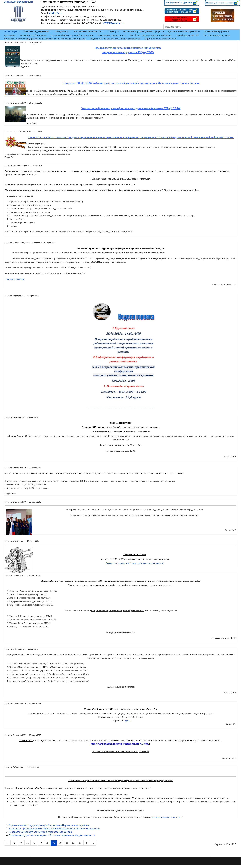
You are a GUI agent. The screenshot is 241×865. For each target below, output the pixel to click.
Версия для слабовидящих (18, 1)
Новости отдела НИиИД (15, 132)
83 (80, 842)
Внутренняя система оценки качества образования (115, 38)
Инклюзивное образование (33, 35)
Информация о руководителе (111, 35)
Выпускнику (10, 35)
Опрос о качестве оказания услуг (160, 38)
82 (73, 842)
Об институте (10, 31)
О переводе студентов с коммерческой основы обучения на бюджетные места (52, 835)
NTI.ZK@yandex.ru (113, 23)
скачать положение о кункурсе (167, 817)
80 (60, 842)
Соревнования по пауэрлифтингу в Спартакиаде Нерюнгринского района (49, 825)
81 (67, 842)
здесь (127, 720)
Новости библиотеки (14, 541)
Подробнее (25, 66)
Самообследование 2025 (187, 35)
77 (40, 842)
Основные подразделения (36, 31)
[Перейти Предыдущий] (14, 843)
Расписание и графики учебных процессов (143, 31)
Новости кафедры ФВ (14, 417)
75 (27, 842)
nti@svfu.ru (55, 13)
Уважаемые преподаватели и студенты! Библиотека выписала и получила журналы (54, 828)
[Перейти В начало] (7, 843)
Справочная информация (216, 31)
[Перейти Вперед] (86, 843)
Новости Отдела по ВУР (15, 42)
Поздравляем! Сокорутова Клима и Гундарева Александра (40, 831)
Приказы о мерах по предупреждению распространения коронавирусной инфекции (45, 38)
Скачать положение (14, 279)
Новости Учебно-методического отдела (22, 242)
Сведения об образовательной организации (71, 35)
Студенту (112, 31)
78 (47, 842)
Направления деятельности (87, 31)
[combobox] (181, 26)
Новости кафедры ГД (14, 296)
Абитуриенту (61, 31)
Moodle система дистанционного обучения (150, 35)
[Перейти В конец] (93, 843)
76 (34, 842)
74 (21, 842)
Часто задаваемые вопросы (216, 35)
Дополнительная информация (182, 31)
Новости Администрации (16, 165)
